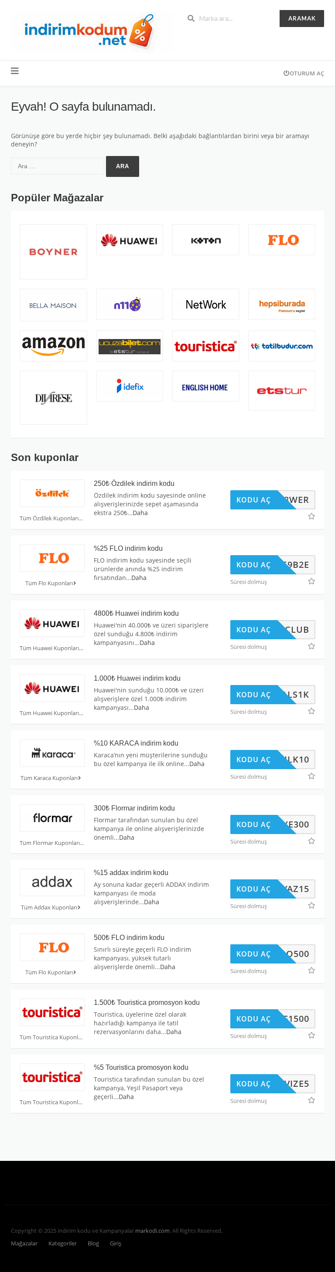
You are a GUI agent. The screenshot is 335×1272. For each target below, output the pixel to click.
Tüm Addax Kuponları (49, 907)
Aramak (302, 18)
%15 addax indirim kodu (131, 872)
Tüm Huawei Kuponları (49, 648)
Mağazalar (24, 1243)
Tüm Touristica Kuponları (52, 1037)
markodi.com (152, 1231)
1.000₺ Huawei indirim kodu (137, 678)
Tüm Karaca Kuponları (49, 778)
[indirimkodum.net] (92, 31)
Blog (93, 1243)
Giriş (115, 1243)
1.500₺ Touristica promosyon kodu (147, 1002)
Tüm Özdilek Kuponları (49, 518)
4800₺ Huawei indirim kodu (136, 613)
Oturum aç (307, 73)
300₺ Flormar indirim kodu (134, 808)
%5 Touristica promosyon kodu (141, 1067)
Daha (140, 513)
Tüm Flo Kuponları (49, 583)
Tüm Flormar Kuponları (50, 843)
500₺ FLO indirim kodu (129, 937)
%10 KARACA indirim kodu (136, 743)
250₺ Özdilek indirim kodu (134, 483)
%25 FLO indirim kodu (128, 548)
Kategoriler (62, 1243)
